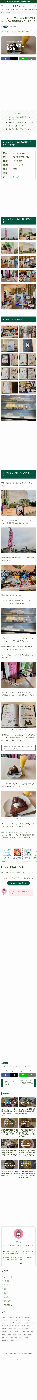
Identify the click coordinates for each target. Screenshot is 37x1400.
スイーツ (12, 1066)
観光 (5, 1293)
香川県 (26, 1337)
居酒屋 (16, 1331)
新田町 (9, 1334)
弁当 (28, 1331)
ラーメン (17, 1326)
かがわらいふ (18, 6)
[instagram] (18, 1263)
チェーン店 (11, 1323)
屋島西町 (22, 1331)
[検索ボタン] (35, 5)
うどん (3, 1317)
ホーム (6, 1353)
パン (32, 1323)
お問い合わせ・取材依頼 (27, 1353)
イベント (4, 1320)
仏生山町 (4, 1328)
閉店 (7, 1337)
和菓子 (15, 1328)
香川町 (21, 1337)
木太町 (20, 1334)
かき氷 (21, 1317)
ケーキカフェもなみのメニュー (16, 126)
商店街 (21, 1328)
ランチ (11, 1326)
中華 (28, 1326)
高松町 (12, 1340)
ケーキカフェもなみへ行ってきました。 (19, 129)
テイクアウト (19, 1066)
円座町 (10, 1328)
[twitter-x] (16, 1263)
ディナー (27, 1323)
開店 (12, 1337)
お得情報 (6, 1281)
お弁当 (15, 1317)
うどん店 (10, 1317)
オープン (11, 1320)
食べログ (15, 177)
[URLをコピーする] (31, 58)
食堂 (16, 1337)
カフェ (16, 1320)
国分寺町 (4, 1331)
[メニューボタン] (2, 5)
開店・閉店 (7, 1301)
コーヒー (28, 1320)
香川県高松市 (28, 1066)
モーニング (5, 1326)
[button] (5, 58)
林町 (25, 1334)
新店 (32, 1331)
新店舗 (3, 1334)
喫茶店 (26, 1328)
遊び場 (6, 1297)
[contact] (21, 1263)
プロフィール (18, 1356)
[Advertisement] (18, 85)
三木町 (23, 1326)
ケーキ (5, 1066)
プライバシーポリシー (14, 1353)
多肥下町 (11, 1331)
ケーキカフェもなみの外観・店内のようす (19, 122)
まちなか (27, 1317)
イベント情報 (8, 1277)
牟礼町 (29, 1334)
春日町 (14, 1334)
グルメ (5, 26)
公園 (5, 1289)
